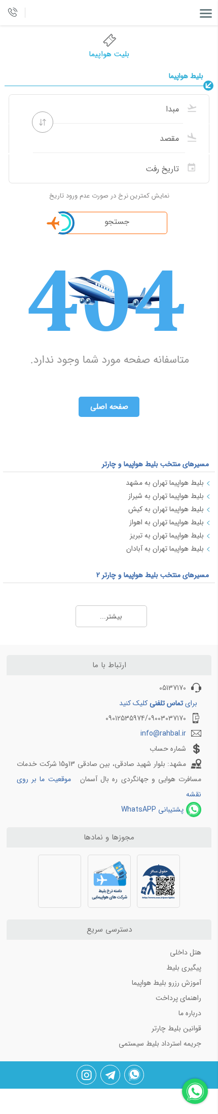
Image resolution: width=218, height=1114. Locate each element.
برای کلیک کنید (158, 703)
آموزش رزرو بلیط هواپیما (166, 982)
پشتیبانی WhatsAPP (152, 809)
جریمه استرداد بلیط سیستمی (160, 1043)
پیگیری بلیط (183, 967)
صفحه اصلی (109, 407)
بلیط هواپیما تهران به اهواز (166, 522)
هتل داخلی (185, 952)
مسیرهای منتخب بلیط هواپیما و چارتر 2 (152, 575)
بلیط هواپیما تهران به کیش (166, 509)
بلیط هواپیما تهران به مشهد (165, 482)
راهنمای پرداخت (178, 998)
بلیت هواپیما (109, 54)
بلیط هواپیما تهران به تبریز (167, 535)
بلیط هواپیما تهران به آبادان (165, 548)
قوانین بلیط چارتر (176, 1028)
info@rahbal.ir (163, 733)
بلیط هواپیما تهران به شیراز (166, 496)
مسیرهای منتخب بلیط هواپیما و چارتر (155, 464)
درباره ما (189, 1013)
